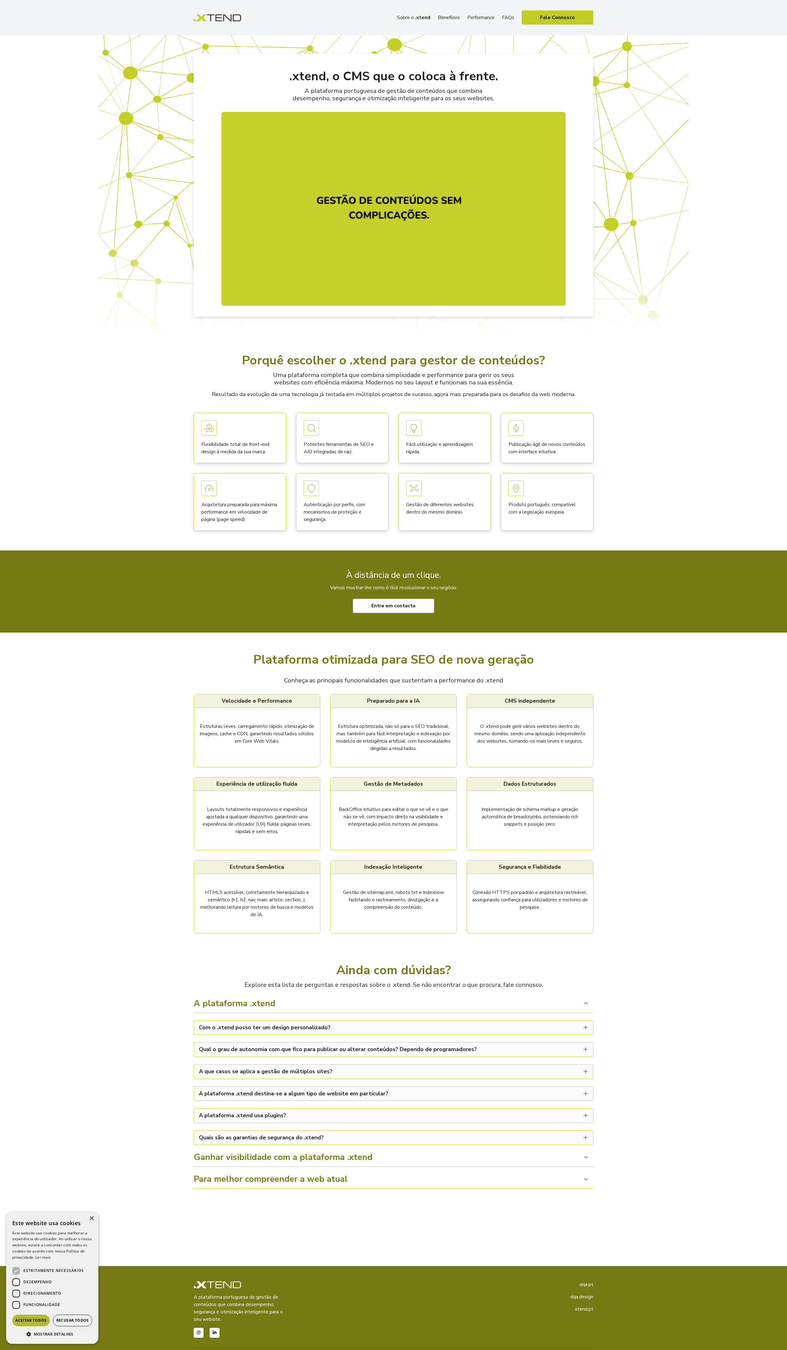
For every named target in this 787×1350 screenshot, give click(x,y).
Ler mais (43, 1257)
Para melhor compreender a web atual (271, 1179)
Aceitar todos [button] (30, 1320)
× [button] (91, 1218)
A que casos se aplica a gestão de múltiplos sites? (265, 1071)
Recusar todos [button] (72, 1320)
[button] (52, 1334)
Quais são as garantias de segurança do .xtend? (261, 1137)
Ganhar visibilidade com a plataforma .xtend (283, 1157)
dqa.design (581, 1296)
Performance (481, 17)
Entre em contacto (393, 605)
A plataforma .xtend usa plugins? (242, 1115)
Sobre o (413, 17)
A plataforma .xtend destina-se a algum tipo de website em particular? (293, 1093)
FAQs (508, 17)
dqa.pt (586, 1284)
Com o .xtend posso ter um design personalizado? (264, 1027)
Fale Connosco (557, 17)
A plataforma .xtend (234, 1004)
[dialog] (52, 1278)
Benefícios (449, 17)
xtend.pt (584, 1309)
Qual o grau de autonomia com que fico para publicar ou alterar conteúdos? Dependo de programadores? (338, 1049)
